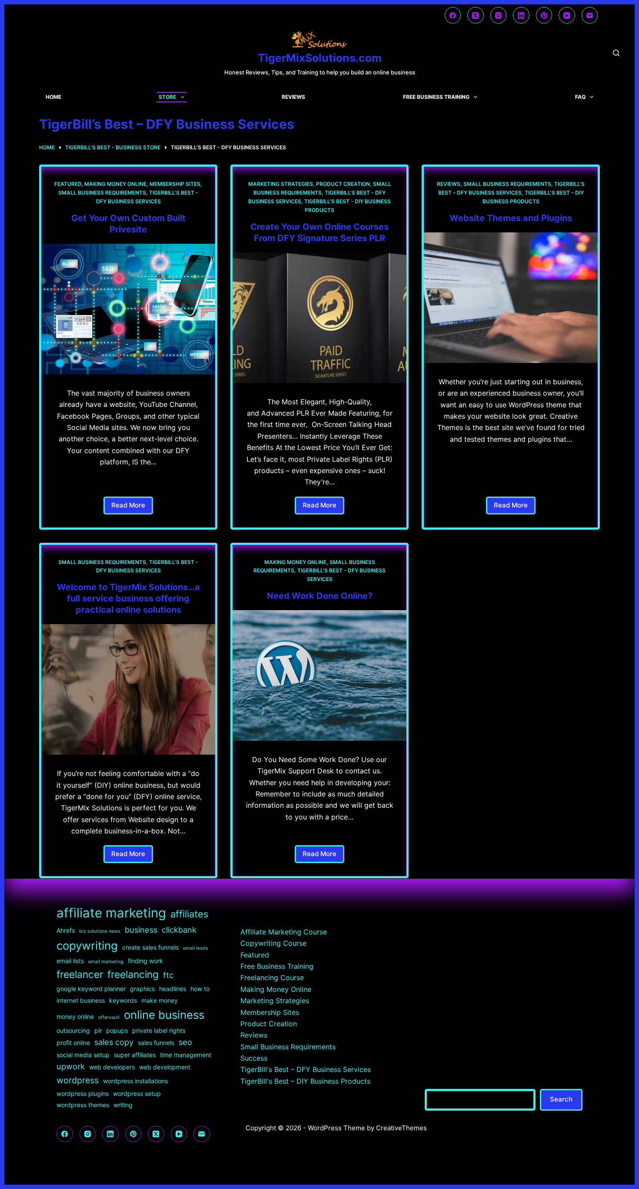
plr (98, 1030)
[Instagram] (498, 15)
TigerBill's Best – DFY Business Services (305, 1069)
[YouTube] (567, 15)
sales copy (113, 1042)
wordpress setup (137, 1093)
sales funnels (156, 1042)
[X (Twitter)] (475, 15)
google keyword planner (91, 988)
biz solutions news (99, 931)
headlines (172, 988)
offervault (109, 1017)
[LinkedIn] (521, 15)
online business (164, 1014)
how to (200, 988)
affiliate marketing (111, 912)
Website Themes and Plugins (510, 218)
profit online (73, 1042)
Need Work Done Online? (320, 596)
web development (164, 1067)
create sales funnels (150, 947)
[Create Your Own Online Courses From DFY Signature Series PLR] (319, 317)
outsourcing (73, 1030)
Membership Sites (175, 184)
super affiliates (135, 1054)
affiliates (189, 914)
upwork (71, 1066)
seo (185, 1042)
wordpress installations (135, 1081)
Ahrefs (66, 930)
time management (185, 1054)
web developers (112, 1067)
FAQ (580, 97)
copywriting (87, 945)
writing (123, 1104)
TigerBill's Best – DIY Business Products (305, 1081)
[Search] (616, 53)
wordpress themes (83, 1104)
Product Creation (343, 184)
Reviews (293, 97)
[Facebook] (453, 15)
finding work (145, 960)
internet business (81, 1000)
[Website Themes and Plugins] (511, 297)
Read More (132, 507)
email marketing (105, 961)
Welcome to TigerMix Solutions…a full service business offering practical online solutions (128, 598)
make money (159, 1000)
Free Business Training (436, 97)
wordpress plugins (83, 1093)
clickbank (179, 929)
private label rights (158, 1030)
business (141, 929)
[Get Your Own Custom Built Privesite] (128, 309)
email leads (195, 948)
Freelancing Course (272, 977)
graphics (142, 988)
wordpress (78, 1080)
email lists (70, 960)
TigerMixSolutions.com (320, 57)
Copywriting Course (273, 943)
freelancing (133, 974)
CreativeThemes (401, 1128)
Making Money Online (115, 184)
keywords (123, 1000)
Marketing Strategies (280, 184)
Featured (67, 184)
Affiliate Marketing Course (283, 931)
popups (117, 1030)
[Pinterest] (544, 15)
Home (53, 97)
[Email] (590, 15)
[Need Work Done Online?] (319, 675)
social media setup (83, 1054)
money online (75, 1016)
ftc (168, 975)
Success (253, 1058)
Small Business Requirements (102, 192)
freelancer (80, 974)
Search (561, 1099)
